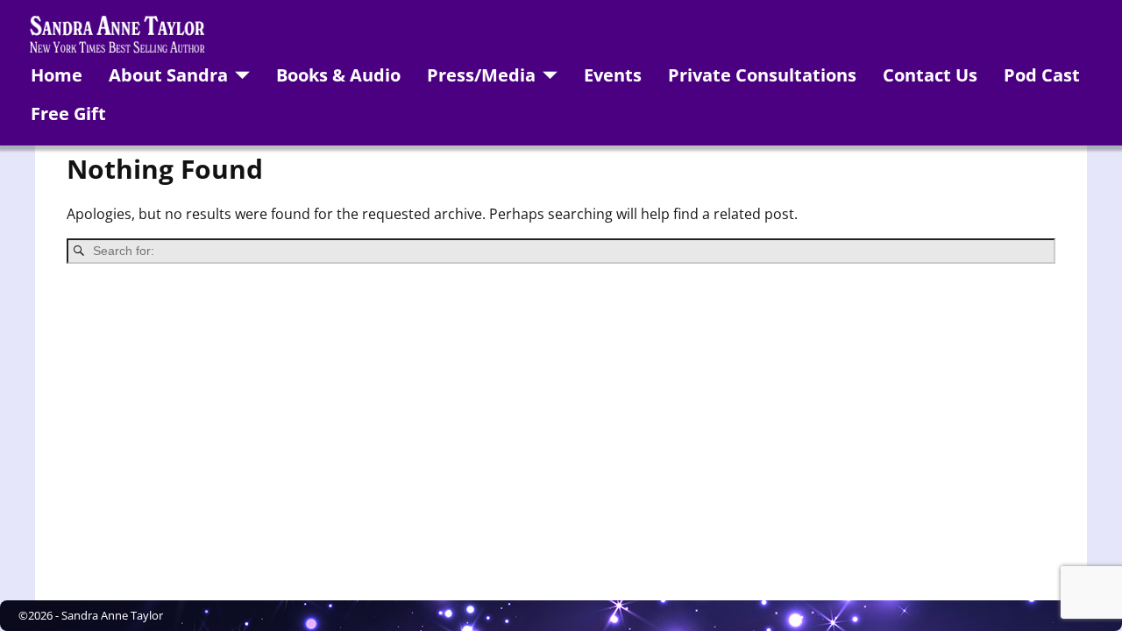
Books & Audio (338, 75)
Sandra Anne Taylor (112, 615)
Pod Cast (1042, 75)
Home (56, 75)
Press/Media (481, 75)
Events (613, 75)
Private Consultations (762, 75)
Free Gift (68, 113)
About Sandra (168, 75)
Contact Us (930, 75)
